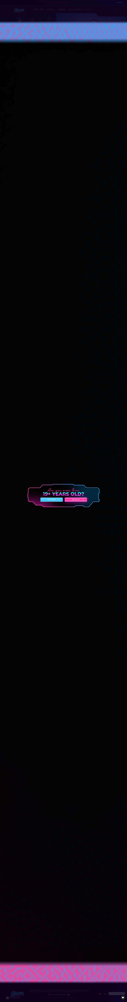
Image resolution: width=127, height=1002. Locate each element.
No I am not (52, 499)
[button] (123, 997)
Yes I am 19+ (76, 499)
